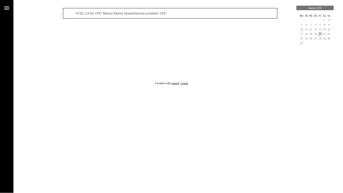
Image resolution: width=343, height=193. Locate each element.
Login (184, 83)
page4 (175, 83)
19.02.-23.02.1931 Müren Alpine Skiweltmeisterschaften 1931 (121, 13)
